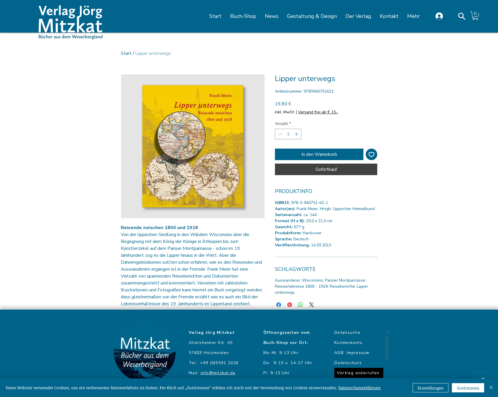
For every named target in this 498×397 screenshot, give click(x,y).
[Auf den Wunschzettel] (371, 154)
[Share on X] (311, 304)
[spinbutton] (288, 134)
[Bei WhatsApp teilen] (300, 304)
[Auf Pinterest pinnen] (289, 304)
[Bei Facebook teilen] (278, 304)
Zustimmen (468, 388)
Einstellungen (431, 388)
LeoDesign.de (387, 348)
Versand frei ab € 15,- (318, 112)
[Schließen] (491, 387)
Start (126, 53)
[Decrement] (279, 134)
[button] (461, 16)
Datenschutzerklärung (359, 387)
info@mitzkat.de (218, 373)
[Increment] (297, 134)
